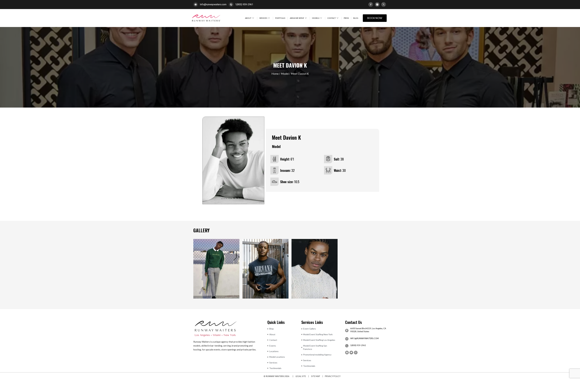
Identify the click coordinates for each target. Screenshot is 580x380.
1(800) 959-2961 (358, 345)
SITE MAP (316, 376)
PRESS (346, 18)
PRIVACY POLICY (332, 376)
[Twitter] (351, 352)
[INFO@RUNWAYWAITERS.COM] (346, 338)
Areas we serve (297, 18)
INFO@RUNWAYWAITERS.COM (364, 338)
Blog (355, 18)
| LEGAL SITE (298, 376)
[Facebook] (347, 352)
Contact (331, 18)
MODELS (315, 18)
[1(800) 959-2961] (346, 345)
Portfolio (280, 18)
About (248, 18)
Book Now (374, 18)
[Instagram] (356, 352)
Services (263, 18)
